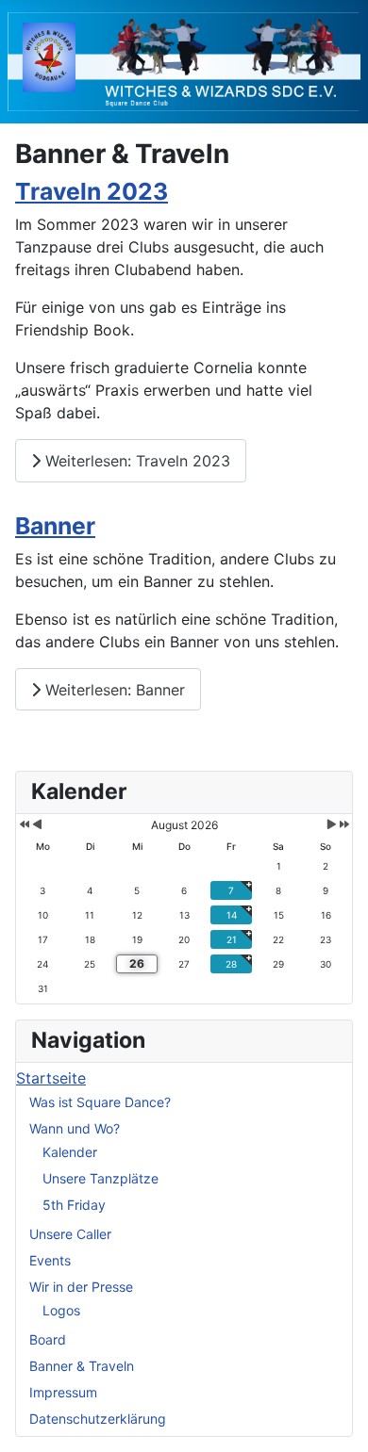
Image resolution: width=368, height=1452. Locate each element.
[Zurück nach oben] (335, 1417)
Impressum (63, 1392)
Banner (55, 526)
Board (47, 1339)
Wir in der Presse (81, 1287)
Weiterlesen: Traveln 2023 (135, 460)
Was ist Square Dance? (100, 1102)
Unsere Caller (70, 1234)
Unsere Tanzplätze (100, 1178)
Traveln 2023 (91, 191)
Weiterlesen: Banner (113, 689)
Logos (61, 1310)
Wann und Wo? (74, 1128)
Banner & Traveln (81, 1366)
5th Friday (74, 1205)
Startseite (51, 1078)
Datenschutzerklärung (97, 1419)
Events (50, 1260)
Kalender (69, 1152)
